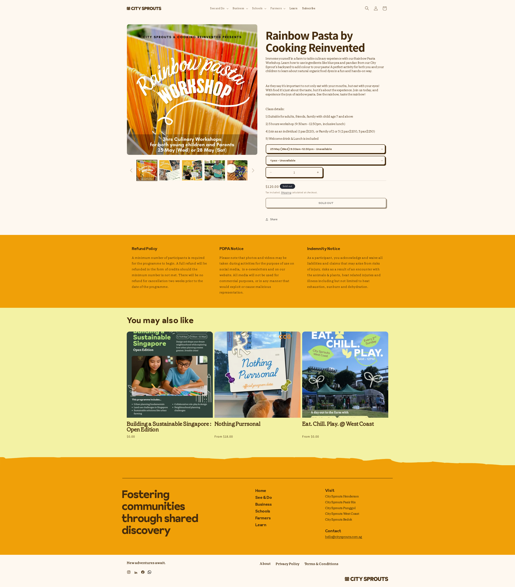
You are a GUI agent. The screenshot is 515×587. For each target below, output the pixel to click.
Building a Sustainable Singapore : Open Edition (169, 426)
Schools (262, 511)
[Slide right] (253, 170)
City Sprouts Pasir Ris (340, 502)
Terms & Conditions (321, 563)
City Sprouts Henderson (342, 496)
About (265, 564)
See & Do (263, 497)
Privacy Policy (287, 563)
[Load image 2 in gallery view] (169, 170)
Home (260, 490)
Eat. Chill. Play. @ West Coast (338, 424)
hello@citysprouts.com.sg (343, 537)
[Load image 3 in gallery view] (192, 170)
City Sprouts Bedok (338, 519)
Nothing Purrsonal (237, 424)
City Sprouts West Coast (342, 514)
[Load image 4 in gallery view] (214, 170)
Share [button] (274, 219)
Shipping (286, 192)
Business (263, 504)
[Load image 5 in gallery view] (237, 170)
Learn (260, 525)
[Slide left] (131, 170)
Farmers (263, 518)
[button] (219, 8)
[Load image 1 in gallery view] (147, 170)
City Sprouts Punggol (340, 508)
